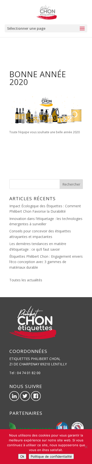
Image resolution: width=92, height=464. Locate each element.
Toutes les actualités (25, 280)
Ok (22, 456)
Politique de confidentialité (51, 456)
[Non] (85, 446)
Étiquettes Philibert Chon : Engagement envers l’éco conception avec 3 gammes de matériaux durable (46, 262)
